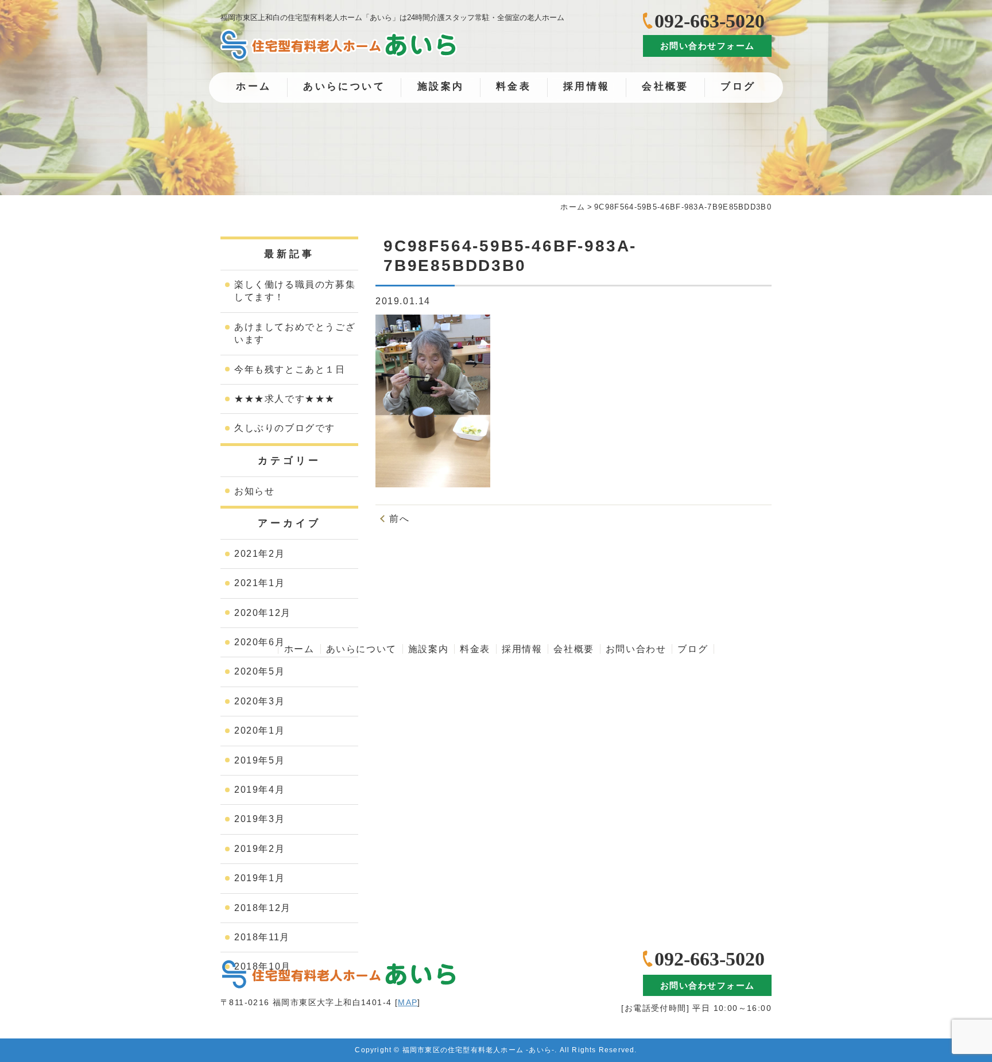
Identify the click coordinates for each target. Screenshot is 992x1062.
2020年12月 (262, 613)
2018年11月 (262, 937)
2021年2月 (259, 554)
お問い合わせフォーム (707, 46)
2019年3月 (259, 819)
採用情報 (586, 86)
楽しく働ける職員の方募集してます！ (294, 291)
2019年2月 (259, 849)
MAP (407, 1002)
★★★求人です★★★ (284, 399)
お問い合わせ (636, 649)
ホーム (253, 86)
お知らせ (254, 491)
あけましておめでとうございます (294, 333)
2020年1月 (259, 730)
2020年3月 (259, 701)
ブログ (737, 86)
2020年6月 (259, 642)
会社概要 (665, 86)
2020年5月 (259, 671)
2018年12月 (262, 908)
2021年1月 (259, 583)
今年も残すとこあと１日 (290, 369)
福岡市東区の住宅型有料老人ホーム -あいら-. (479, 1050)
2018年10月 (262, 966)
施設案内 (440, 86)
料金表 (513, 86)
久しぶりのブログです (284, 428)
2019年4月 (259, 789)
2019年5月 (259, 760)
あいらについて (344, 86)
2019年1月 (259, 878)
